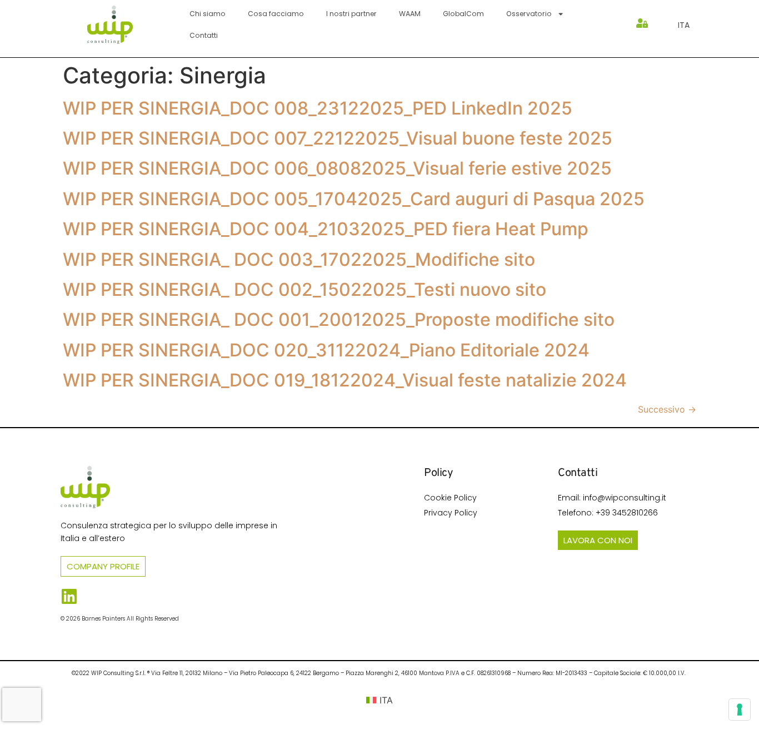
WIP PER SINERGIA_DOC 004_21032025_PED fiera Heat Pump (325, 229)
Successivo (667, 409)
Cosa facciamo (276, 13)
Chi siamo (207, 13)
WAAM (410, 13)
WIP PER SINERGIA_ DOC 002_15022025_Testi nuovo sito (304, 289)
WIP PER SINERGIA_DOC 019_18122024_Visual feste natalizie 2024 (345, 380)
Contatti (203, 35)
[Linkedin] (69, 596)
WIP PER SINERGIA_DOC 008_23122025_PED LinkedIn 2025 (317, 108)
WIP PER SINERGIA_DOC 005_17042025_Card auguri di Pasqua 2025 (354, 199)
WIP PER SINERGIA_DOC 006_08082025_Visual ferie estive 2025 (337, 168)
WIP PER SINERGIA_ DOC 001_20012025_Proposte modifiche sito (339, 319)
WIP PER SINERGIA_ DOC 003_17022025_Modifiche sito (299, 259)
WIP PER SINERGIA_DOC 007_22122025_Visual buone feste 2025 (337, 138)
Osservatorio (529, 13)
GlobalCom (463, 13)
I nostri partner (351, 13)
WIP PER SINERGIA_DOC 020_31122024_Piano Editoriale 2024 (326, 350)
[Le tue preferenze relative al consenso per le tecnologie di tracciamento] (739, 709)
